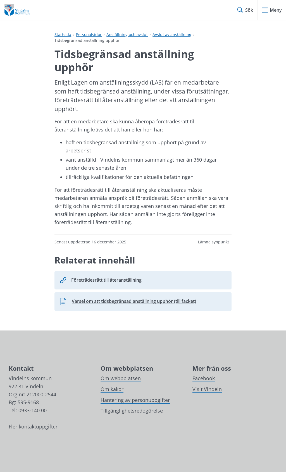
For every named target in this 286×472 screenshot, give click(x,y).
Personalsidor (89, 34)
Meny (276, 10)
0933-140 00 (32, 410)
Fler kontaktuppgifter (33, 426)
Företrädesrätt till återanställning (106, 280)
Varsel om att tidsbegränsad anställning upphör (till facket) (128, 303)
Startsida (62, 34)
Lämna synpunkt (213, 242)
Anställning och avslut (127, 34)
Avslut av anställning (171, 34)
